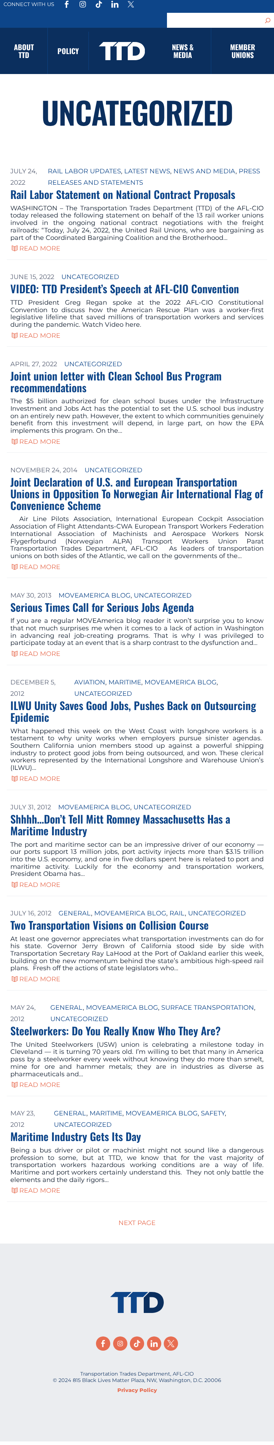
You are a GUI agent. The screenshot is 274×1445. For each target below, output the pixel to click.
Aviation (89, 682)
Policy (68, 51)
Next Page (137, 1223)
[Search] (268, 20)
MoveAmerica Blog (95, 595)
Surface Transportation (207, 1008)
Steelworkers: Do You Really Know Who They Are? (115, 1030)
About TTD (24, 51)
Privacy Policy (137, 1390)
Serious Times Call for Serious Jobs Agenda (102, 607)
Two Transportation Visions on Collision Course (109, 925)
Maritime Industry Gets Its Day (75, 1136)
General (75, 913)
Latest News (147, 171)
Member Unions (242, 51)
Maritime (124, 682)
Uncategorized (90, 277)
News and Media (204, 171)
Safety (213, 1113)
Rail (177, 913)
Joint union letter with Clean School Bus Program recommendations (116, 381)
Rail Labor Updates (84, 171)
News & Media (183, 51)
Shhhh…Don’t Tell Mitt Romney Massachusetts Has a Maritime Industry (120, 824)
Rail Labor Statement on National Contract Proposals (122, 194)
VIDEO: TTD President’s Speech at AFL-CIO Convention (124, 288)
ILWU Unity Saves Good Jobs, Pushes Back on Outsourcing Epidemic (133, 711)
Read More (39, 248)
